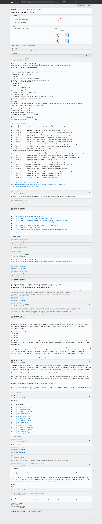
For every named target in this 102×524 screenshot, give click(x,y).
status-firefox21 (14, 300)
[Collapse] (90, 60)
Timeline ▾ (88, 56)
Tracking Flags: (54, 28)
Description (16, 60)
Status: (17, 28)
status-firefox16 (14, 265)
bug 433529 (33, 67)
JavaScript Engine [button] (23, 19)
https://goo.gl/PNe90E (63, 481)
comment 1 (37, 387)
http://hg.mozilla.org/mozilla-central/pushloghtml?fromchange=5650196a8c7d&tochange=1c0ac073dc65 (41, 65)
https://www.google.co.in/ (24, 415)
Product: (17, 17)
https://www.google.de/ (23, 424)
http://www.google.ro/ (23, 431)
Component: (16, 19)
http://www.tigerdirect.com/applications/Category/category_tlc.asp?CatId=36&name (41, 229)
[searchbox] (38, 2)
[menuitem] (59, 2)
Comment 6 (16, 362)
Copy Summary (80, 5)
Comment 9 (16, 465)
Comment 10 (17, 494)
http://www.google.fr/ (23, 422)
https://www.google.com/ (23, 418)
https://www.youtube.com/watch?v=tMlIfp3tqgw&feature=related (35, 218)
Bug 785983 (19, 9)
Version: (17, 21)
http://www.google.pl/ (23, 433)
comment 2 (62, 357)
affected (67, 33)
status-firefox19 (14, 297)
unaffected (67, 32)
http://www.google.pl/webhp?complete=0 (28, 227)
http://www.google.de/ (23, 416)
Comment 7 (16, 397)
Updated (16, 202)
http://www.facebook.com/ (24, 406)
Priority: (57, 20)
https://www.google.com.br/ (24, 427)
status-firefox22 (14, 447)
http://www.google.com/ (23, 413)
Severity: (66, 20)
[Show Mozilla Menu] (12, 2)
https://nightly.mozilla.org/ (24, 479)
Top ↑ (89, 519)
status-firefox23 (14, 449)
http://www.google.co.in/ (24, 407)
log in (18, 511)
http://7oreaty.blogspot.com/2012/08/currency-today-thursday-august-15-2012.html (41, 222)
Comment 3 (16, 256)
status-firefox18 (14, 268)
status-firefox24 (14, 451)
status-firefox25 (14, 452)
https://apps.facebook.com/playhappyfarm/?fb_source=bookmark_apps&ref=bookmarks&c (41, 220)
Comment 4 (16, 280)
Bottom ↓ (76, 56)
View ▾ (89, 5)
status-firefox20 (14, 298)
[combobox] (38, 2)
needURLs (18, 204)
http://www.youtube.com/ (23, 409)
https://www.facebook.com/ (24, 411)
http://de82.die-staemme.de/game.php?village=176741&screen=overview (37, 225)
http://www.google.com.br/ (24, 420)
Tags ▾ (82, 56)
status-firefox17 (14, 266)
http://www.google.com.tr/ (24, 425)
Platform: (16, 22)
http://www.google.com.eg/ (24, 429)
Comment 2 (16, 209)
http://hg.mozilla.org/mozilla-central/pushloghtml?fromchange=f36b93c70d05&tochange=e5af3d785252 (41, 261)
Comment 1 (16, 193)
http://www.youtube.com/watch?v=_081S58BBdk (29, 216)
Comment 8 (16, 441)
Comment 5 (16, 317)
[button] (88, 2)
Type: (58, 18)
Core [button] (20, 17)
